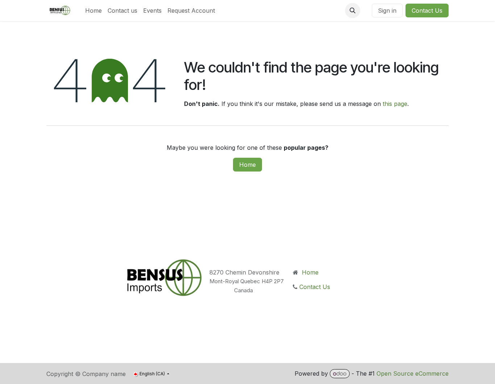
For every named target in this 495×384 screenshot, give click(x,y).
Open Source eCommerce (413, 373)
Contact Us (427, 10)
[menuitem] (93, 10)
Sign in (387, 10)
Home (247, 164)
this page (395, 103)
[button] (352, 10)
